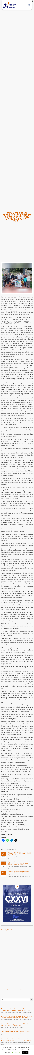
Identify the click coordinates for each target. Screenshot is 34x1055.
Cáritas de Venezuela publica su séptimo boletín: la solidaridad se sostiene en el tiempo (15, 1032)
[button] (33, 1)
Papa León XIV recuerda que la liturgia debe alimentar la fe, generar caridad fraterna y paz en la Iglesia (19, 863)
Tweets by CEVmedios (7, 930)
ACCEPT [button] (25, 1052)
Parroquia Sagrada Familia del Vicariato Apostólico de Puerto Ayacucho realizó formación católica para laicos (16, 1039)
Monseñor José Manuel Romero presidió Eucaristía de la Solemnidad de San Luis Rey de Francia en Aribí (19, 854)
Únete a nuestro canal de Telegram (17, 990)
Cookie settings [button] (16, 1052)
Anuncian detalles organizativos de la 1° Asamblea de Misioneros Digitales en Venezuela (19, 873)
